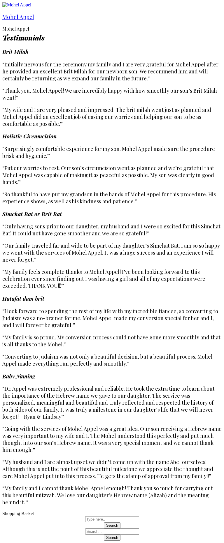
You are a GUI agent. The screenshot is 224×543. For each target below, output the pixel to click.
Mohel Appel (18, 16)
